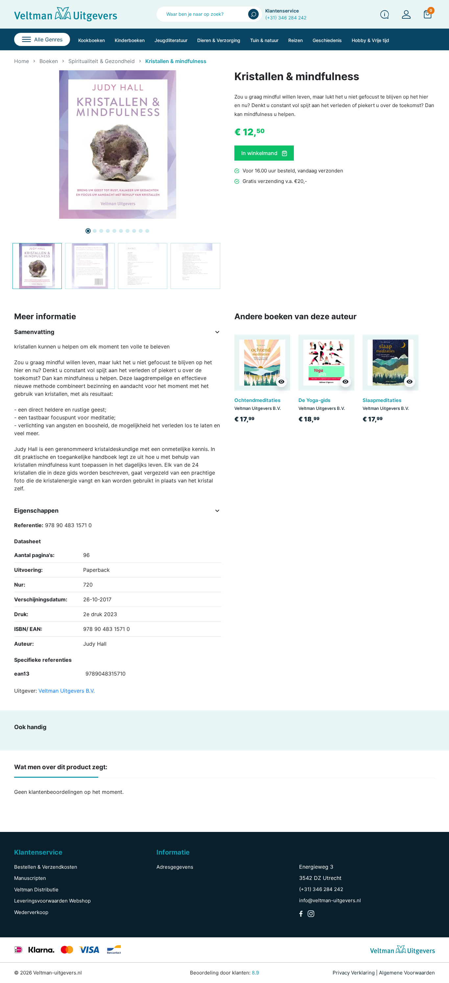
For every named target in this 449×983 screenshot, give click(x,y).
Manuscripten (30, 878)
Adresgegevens (174, 867)
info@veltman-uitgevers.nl (330, 900)
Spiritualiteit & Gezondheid (101, 61)
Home (21, 61)
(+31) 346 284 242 (285, 17)
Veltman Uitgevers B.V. (66, 690)
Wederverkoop (31, 912)
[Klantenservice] (384, 14)
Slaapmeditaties (382, 400)
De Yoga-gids (314, 400)
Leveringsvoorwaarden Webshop (52, 901)
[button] (427, 14)
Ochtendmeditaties (257, 400)
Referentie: (28, 525)
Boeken (48, 61)
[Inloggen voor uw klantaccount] (406, 14)
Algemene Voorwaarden (407, 973)
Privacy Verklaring (354, 973)
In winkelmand (260, 153)
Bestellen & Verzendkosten (45, 867)
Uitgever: (25, 690)
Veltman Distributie (36, 889)
